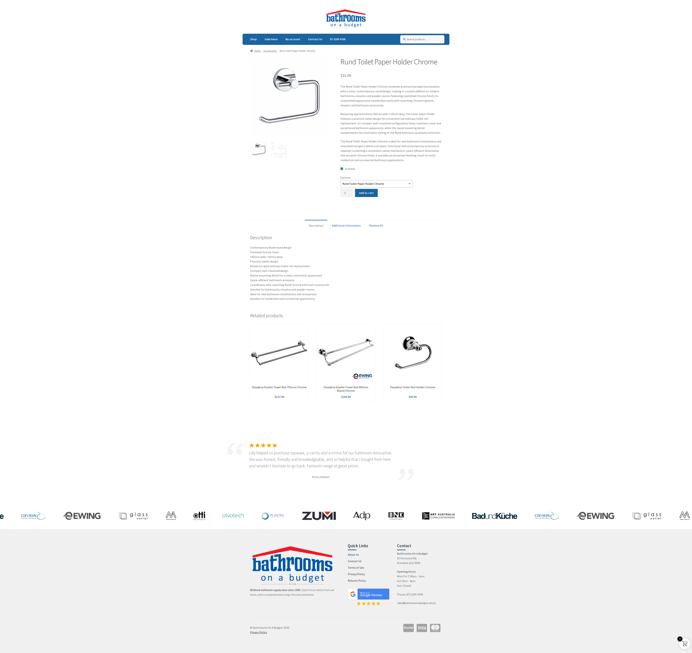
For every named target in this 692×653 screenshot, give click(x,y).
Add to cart (366, 193)
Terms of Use (356, 567)
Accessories (270, 50)
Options (345, 177)
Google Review (371, 594)
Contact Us (315, 39)
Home (257, 50)
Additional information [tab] (346, 225)
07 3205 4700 (337, 39)
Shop (253, 39)
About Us (353, 554)
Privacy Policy (356, 574)
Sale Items (271, 39)
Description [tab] (316, 225)
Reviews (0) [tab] (376, 225)
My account (292, 39)
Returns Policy (357, 580)
